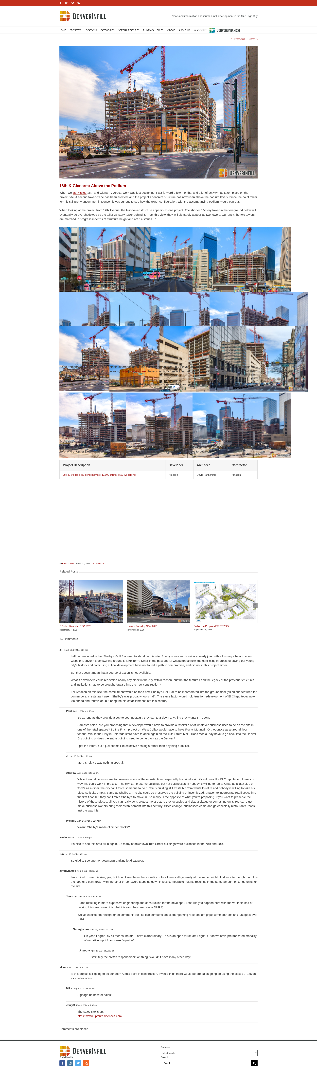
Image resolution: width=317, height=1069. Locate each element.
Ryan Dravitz (68, 563)
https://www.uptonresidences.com (99, 1016)
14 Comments (98, 563)
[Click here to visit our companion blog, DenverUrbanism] (217, 30)
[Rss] (86, 1063)
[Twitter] (78, 1063)
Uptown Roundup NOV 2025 (142, 626)
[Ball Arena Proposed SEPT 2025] (226, 581)
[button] (61, 605)
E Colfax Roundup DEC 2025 (75, 626)
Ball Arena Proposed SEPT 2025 (211, 626)
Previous (239, 39)
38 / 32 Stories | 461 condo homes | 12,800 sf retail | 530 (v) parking (99, 475)
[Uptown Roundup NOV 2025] (159, 581)
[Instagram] (70, 1063)
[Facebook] (62, 1063)
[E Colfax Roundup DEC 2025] (91, 581)
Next (251, 39)
